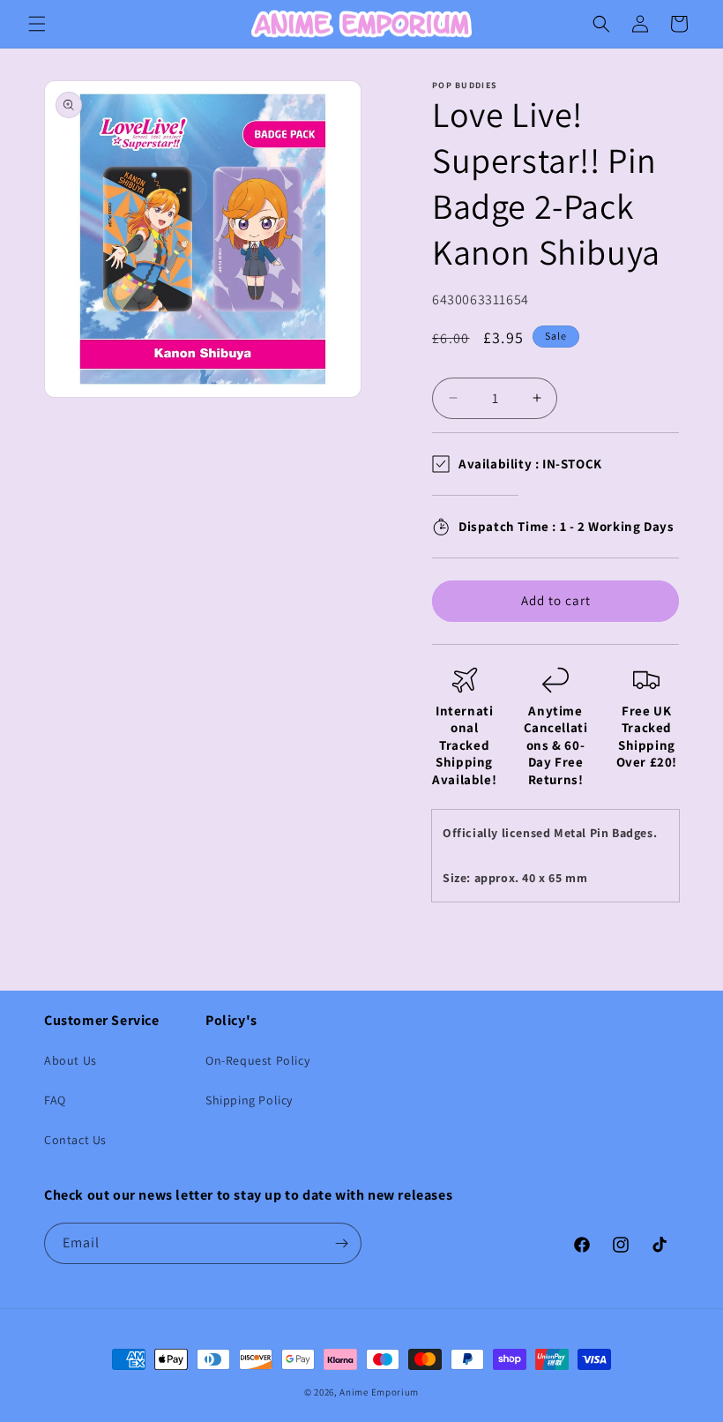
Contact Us (75, 1140)
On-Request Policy (257, 1060)
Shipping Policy (249, 1100)
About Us (70, 1060)
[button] (37, 23)
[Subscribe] (341, 1243)
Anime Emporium (379, 1392)
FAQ (55, 1100)
